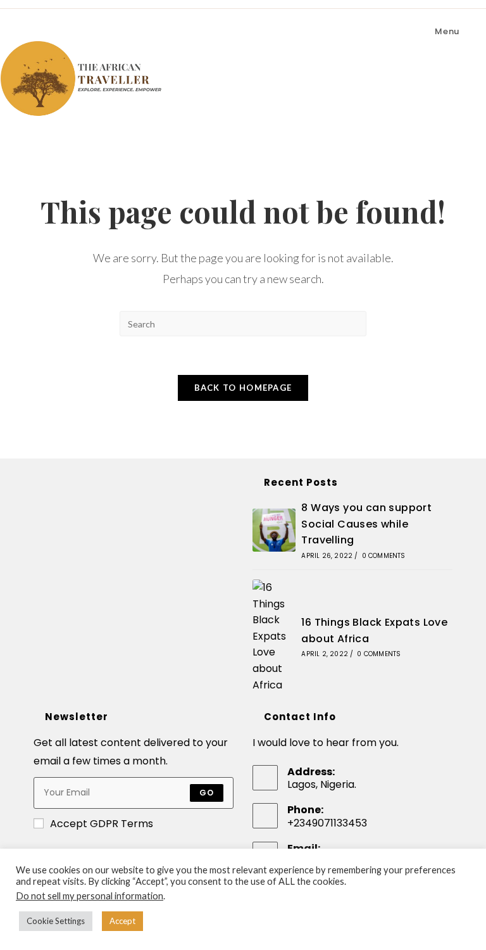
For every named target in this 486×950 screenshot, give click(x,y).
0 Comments (384, 555)
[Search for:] (469, 31)
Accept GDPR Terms (101, 823)
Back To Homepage (243, 388)
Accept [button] (122, 921)
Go (206, 792)
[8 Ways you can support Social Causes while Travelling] (274, 530)
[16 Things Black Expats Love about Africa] (274, 636)
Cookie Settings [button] (56, 921)
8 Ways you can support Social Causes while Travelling (366, 523)
